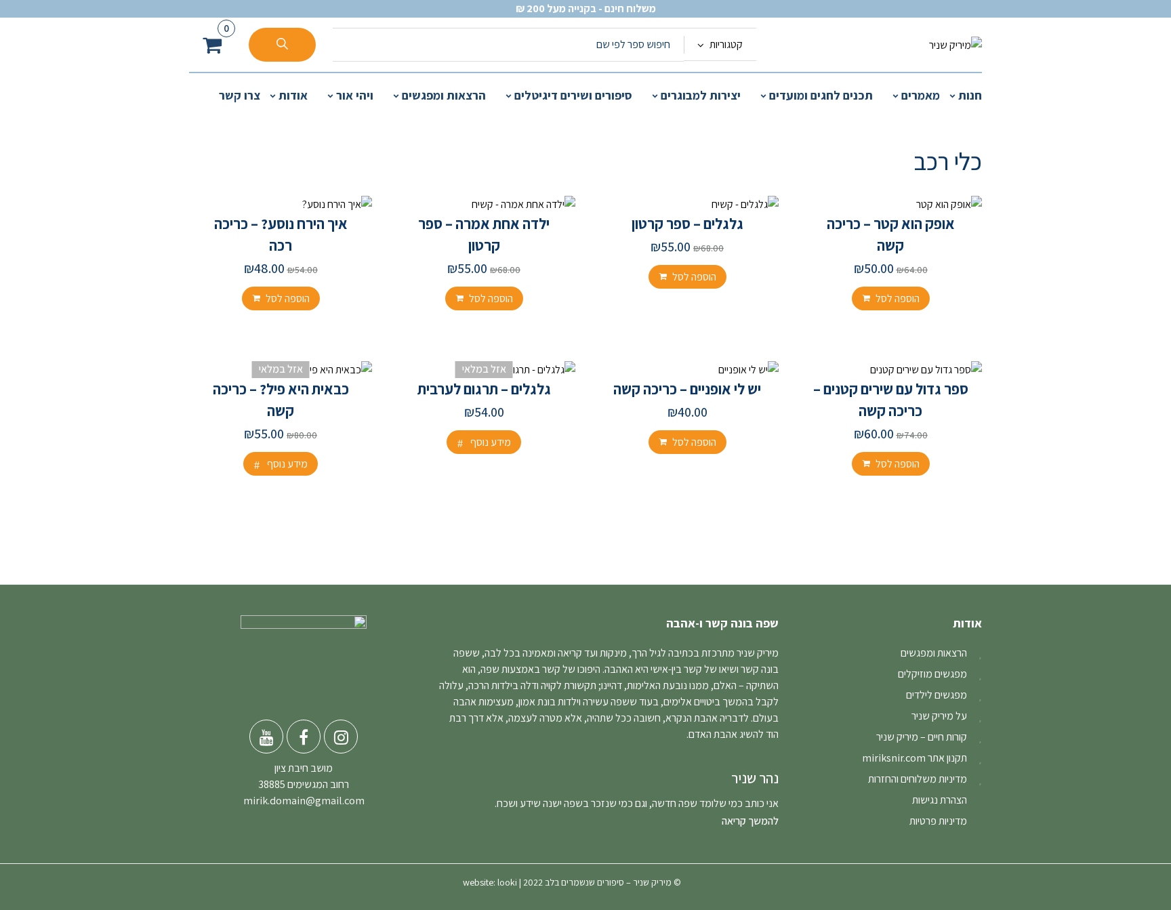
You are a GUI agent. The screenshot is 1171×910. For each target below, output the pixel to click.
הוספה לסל (898, 298)
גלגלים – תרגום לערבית (484, 388)
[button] (212, 45)
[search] (282, 45)
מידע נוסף (490, 442)
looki (507, 882)
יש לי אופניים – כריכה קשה (687, 388)
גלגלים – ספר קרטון (687, 223)
